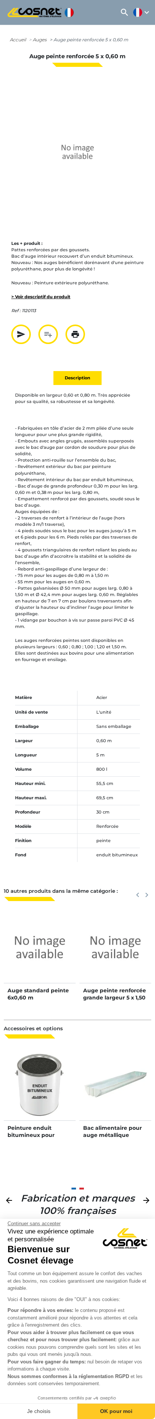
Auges (40, 39)
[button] (124, 12)
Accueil (18, 39)
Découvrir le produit (40, 954)
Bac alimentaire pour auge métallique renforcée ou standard (114, 1135)
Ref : (16, 310)
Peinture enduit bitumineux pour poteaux (31, 1135)
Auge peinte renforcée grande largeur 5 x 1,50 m (114, 997)
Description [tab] (77, 377)
